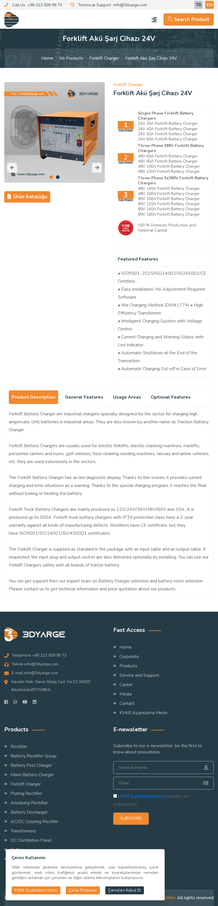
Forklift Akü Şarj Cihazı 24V (151, 58)
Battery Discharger (29, 812)
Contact (127, 703)
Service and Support (139, 675)
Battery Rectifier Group (33, 756)
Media (126, 694)
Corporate (129, 656)
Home (47, 58)
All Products (71, 58)
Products (128, 666)
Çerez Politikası (83, 890)
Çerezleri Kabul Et (124, 890)
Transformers (23, 831)
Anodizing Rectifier (29, 803)
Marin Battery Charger (32, 775)
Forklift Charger (104, 58)
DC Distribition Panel (31, 840)
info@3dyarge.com (130, 5)
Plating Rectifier (26, 793)
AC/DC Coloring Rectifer (34, 821)
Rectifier (19, 746)
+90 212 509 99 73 (45, 5)
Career (126, 685)
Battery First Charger (31, 765)
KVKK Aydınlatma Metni (143, 713)
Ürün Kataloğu (30, 196)
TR (198, 5)
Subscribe (131, 818)
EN (209, 5)
